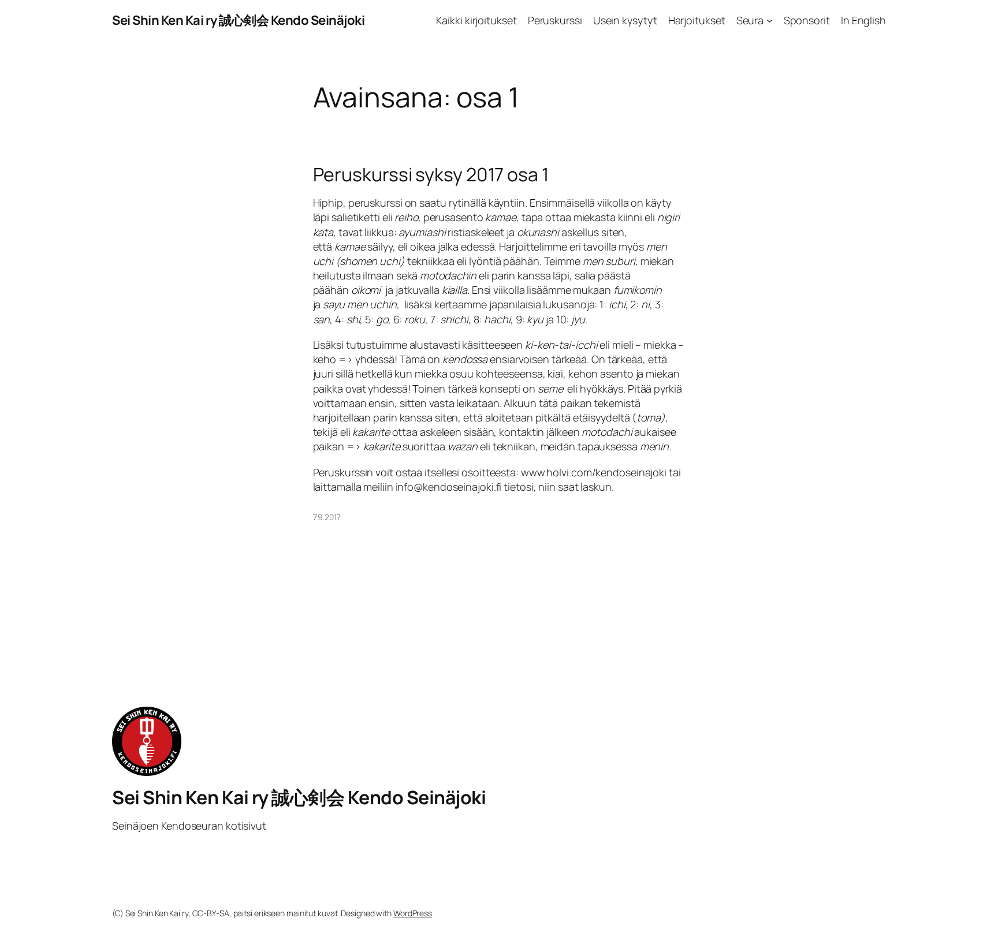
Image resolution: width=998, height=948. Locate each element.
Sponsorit (807, 20)
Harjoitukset (696, 20)
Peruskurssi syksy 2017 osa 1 (431, 174)
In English (863, 20)
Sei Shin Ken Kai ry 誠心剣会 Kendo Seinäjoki (238, 20)
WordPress (412, 913)
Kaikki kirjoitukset (476, 20)
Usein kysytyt (625, 20)
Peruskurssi (555, 20)
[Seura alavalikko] (769, 20)
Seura (750, 20)
